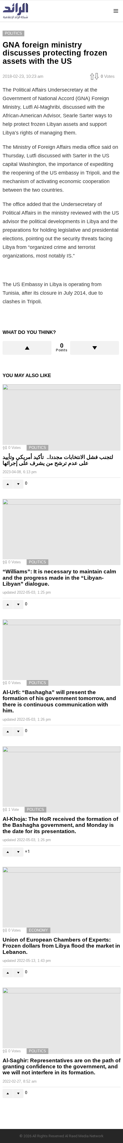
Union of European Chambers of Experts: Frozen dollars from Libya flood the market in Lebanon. (61, 946)
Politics (37, 447)
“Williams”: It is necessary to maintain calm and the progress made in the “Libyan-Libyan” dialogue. (59, 577)
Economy (38, 930)
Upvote (27, 348)
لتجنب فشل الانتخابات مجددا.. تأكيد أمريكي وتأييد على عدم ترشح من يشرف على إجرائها (58, 460)
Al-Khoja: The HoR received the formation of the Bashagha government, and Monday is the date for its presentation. (60, 825)
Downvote (94, 348)
